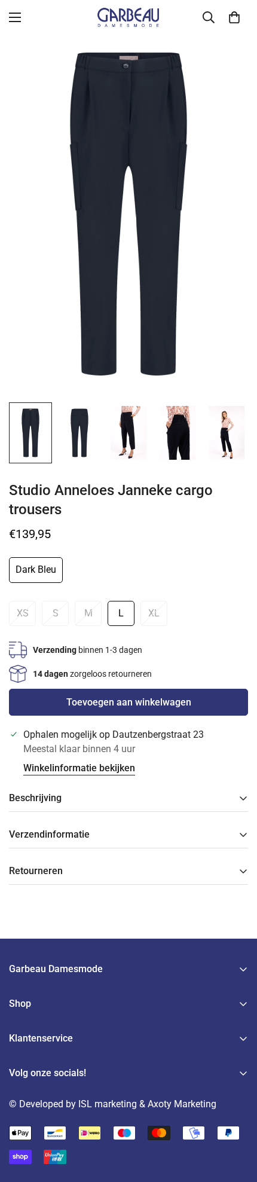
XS (23, 613)
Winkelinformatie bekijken (79, 768)
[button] (234, 17)
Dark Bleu (36, 569)
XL (154, 613)
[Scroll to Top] (235, 1119)
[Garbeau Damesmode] (128, 17)
